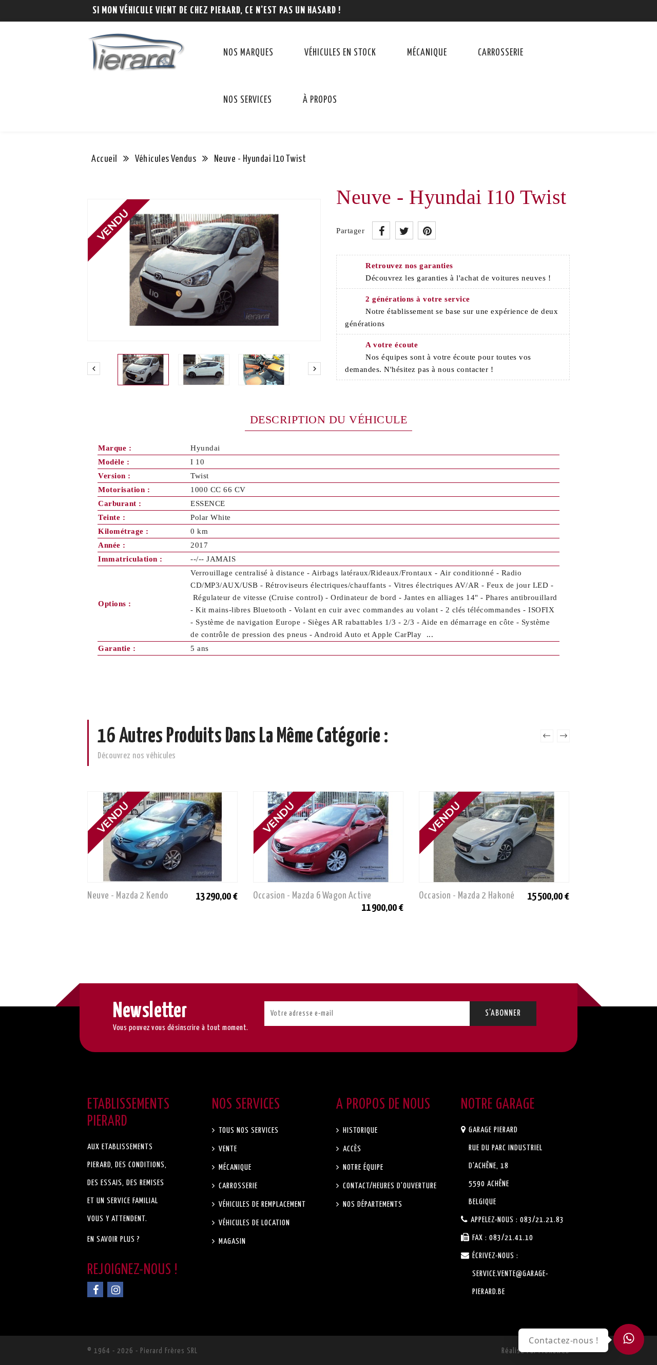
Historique (359, 1130)
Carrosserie (501, 53)
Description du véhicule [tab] (329, 419)
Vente (227, 1149)
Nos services (247, 100)
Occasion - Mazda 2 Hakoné (467, 896)
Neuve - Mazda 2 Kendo (127, 896)
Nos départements (371, 1204)
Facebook (95, 1289)
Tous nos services (248, 1130)
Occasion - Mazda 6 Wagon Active (312, 896)
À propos (320, 100)
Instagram (115, 1289)
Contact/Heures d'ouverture (389, 1186)
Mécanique (427, 53)
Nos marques (248, 53)
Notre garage (498, 1104)
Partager (381, 230)
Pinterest (427, 230)
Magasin (231, 1241)
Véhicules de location (253, 1223)
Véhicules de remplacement (261, 1204)
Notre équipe (362, 1167)
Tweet (404, 230)
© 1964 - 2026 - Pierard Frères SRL (142, 1351)
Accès (351, 1149)
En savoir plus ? (113, 1239)
